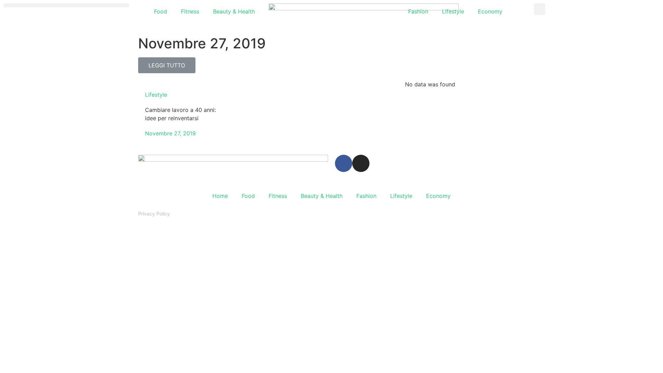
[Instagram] (360, 163)
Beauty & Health (234, 11)
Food (160, 11)
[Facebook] (343, 163)
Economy (490, 11)
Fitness (190, 11)
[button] (66, 5)
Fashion (418, 11)
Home (220, 195)
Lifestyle (453, 11)
